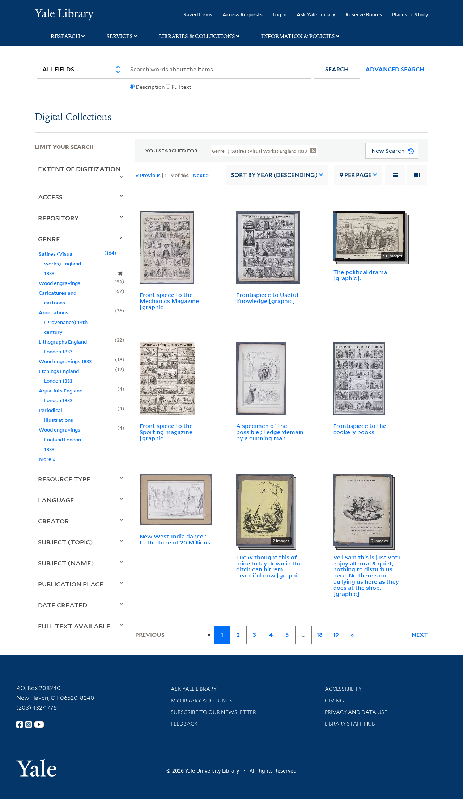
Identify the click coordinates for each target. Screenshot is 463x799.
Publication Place (70, 584)
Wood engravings (59, 282)
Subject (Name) (66, 563)
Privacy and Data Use (356, 712)
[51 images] (369, 236)
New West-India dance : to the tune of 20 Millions (175, 539)
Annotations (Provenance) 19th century (63, 322)
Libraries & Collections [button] (197, 36)
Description (150, 87)
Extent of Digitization (79, 168)
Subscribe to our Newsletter (213, 712)
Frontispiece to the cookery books (359, 429)
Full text (181, 87)
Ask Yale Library (316, 14)
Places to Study (410, 14)
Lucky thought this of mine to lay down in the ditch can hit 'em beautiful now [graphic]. (270, 566)
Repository (58, 218)
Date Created (62, 605)
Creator (53, 521)
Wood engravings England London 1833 (60, 439)
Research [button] (65, 36)
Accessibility (343, 689)
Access (50, 197)
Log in (279, 14)
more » (47, 458)
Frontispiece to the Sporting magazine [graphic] (166, 432)
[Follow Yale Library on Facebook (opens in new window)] (19, 724)
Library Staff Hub (350, 724)
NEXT (420, 634)
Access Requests (242, 14)
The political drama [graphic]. (360, 275)
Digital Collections (73, 117)
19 (336, 634)
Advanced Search (394, 69)
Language (56, 500)
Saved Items (197, 14)
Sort (274, 175)
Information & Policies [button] (298, 36)
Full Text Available (74, 626)
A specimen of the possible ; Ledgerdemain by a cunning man (269, 432)
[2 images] (264, 509)
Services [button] (119, 36)
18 (320, 634)
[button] (337, 69)
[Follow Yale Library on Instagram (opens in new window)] (28, 724)
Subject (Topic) (65, 542)
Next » (201, 175)
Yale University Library (64, 14)
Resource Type (64, 479)
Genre (49, 239)
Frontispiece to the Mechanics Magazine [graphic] (169, 301)
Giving (334, 700)
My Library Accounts (202, 700)
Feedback (184, 724)
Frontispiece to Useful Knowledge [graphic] (267, 297)
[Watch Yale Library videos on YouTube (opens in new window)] (39, 724)
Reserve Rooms (363, 14)
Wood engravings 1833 (65, 361)
